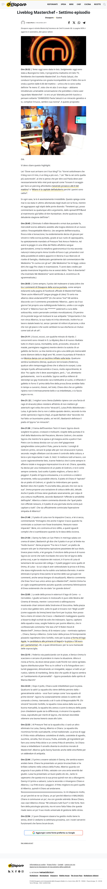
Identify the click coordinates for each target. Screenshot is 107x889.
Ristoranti (52, 4)
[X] (12, 871)
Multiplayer (34, 876)
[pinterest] (19, 871)
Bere (71, 4)
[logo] (16, 4)
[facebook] (16, 871)
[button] (69, 23)
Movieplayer (44, 876)
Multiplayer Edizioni (91, 876)
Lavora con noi (70, 865)
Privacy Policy (51, 865)
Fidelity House (64, 876)
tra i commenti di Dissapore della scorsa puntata (44, 287)
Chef (79, 4)
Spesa (63, 4)
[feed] (9, 871)
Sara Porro (30, 23)
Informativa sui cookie (38, 865)
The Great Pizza (76, 876)
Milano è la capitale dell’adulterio (48, 189)
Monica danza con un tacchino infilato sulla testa (47, 358)
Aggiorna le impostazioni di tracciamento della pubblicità (50, 867)
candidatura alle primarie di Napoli (46, 641)
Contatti (60, 865)
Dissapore (49, 17)
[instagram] (23, 871)
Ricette (97, 4)
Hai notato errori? (27, 843)
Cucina (87, 4)
